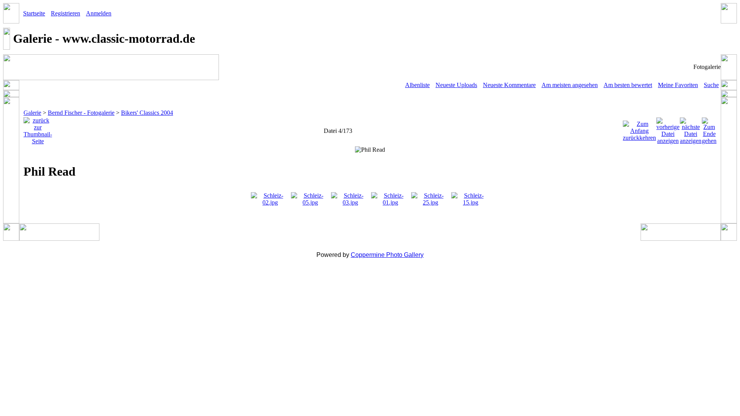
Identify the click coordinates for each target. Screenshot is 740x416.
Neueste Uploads (456, 85)
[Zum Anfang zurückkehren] (639, 129)
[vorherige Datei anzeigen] (667, 129)
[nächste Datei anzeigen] (690, 129)
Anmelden (98, 13)
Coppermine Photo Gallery (387, 255)
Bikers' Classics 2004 (147, 112)
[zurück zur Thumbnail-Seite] (38, 129)
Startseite (34, 13)
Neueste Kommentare (509, 85)
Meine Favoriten (678, 85)
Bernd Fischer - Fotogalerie (81, 112)
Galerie (32, 112)
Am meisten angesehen (570, 85)
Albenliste (417, 85)
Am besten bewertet (628, 85)
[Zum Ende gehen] (709, 129)
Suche (711, 85)
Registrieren (65, 13)
